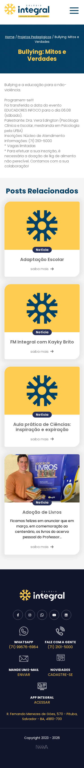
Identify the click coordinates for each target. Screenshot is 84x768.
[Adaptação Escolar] (42, 226)
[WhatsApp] (42, 615)
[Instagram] (30, 615)
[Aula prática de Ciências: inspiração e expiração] (42, 391)
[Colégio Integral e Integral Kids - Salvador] (26, 10)
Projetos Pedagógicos (34, 37)
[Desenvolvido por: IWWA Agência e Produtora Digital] (42, 747)
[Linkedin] (66, 615)
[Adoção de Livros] (42, 478)
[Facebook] (18, 615)
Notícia (42, 250)
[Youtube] (54, 615)
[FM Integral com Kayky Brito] (42, 308)
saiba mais (39, 268)
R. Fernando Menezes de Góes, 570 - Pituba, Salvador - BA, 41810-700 (42, 716)
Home (10, 37)
